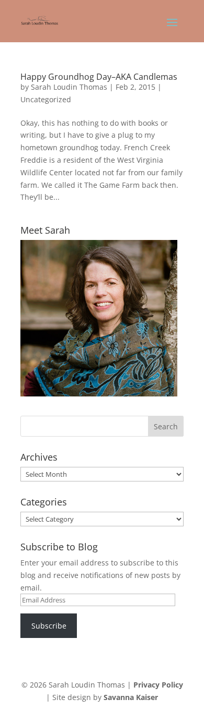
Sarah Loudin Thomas (69, 87)
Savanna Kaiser (131, 697)
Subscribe (48, 626)
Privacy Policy (158, 685)
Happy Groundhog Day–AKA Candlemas (98, 76)
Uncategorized (45, 99)
